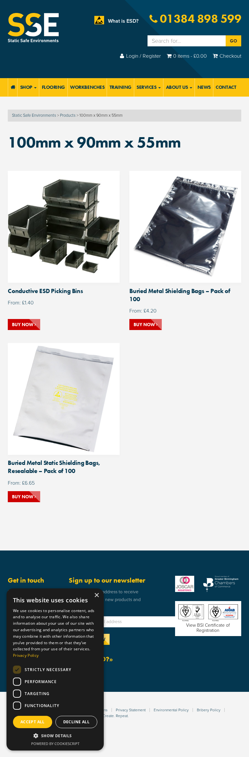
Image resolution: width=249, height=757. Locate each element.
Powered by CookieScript (55, 743)
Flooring (53, 87)
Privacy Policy (26, 655)
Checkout (230, 56)
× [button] (96, 595)
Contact (226, 87)
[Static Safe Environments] (33, 27)
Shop (27, 87)
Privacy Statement (131, 710)
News (204, 87)
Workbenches (87, 87)
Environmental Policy (171, 710)
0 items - (190, 56)
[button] (55, 735)
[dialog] (55, 669)
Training (121, 87)
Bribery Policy (208, 710)
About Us (177, 87)
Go (233, 41)
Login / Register (143, 56)
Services (147, 87)
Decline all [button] (76, 722)
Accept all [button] (32, 722)
